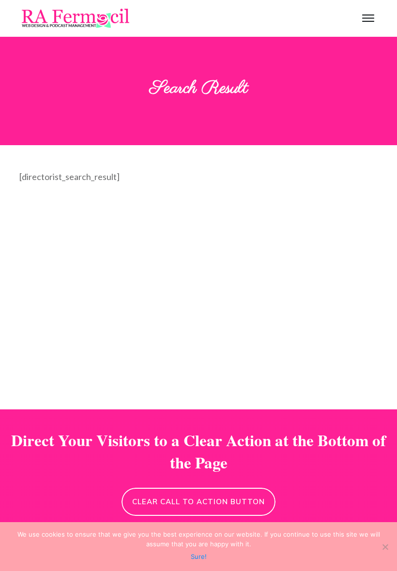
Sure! (199, 556)
